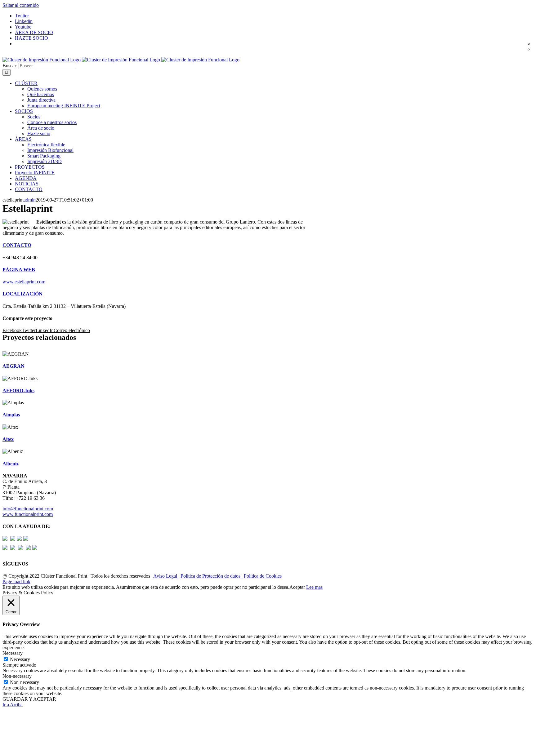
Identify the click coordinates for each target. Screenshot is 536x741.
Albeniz (10, 463)
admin (30, 199)
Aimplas (11, 414)
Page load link (16, 581)
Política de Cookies (263, 576)
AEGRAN (13, 366)
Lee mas (314, 587)
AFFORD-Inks (18, 390)
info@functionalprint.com (27, 508)
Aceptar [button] (297, 587)
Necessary (20, 659)
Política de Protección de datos (211, 576)
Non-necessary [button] (17, 676)
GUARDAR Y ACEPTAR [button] (29, 699)
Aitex (8, 439)
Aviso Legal (165, 576)
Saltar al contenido (20, 5)
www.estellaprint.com (23, 281)
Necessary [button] (12, 653)
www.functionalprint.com (27, 514)
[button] (16, 245)
